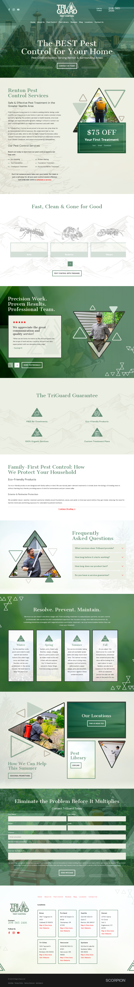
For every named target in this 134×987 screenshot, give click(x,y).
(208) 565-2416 (27, 180)
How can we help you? (16, 851)
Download (107, 145)
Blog (75, 897)
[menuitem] (11, 983)
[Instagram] (14, 9)
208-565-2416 (114, 9)
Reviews (68, 897)
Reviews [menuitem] (74, 22)
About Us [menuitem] (40, 22)
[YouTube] (18, 9)
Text (94, 145)
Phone (10, 823)
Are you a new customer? (17, 842)
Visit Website (44, 928)
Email (100, 145)
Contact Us (93, 897)
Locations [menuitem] (89, 22)
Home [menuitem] (32, 22)
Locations (82, 897)
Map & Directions (45, 925)
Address (11, 833)
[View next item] (70, 263)
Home (40, 897)
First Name (12, 814)
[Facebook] (9, 9)
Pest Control (58, 897)
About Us (47, 897)
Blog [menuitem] (81, 22)
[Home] (67, 10)
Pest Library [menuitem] (64, 22)
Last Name (71, 814)
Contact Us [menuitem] (99, 22)
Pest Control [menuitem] (52, 22)
